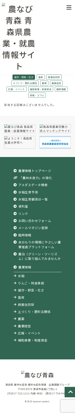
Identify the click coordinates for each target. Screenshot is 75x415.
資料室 (23, 206)
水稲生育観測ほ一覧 (33, 199)
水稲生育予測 (28, 192)
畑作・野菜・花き (23, 77)
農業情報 (24, 267)
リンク (23, 213)
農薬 (44, 83)
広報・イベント (16, 89)
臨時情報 (61, 89)
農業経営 (56, 83)
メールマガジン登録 (33, 228)
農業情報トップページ (34, 170)
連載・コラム (37, 95)
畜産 (40, 77)
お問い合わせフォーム (34, 220)
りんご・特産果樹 (31, 283)
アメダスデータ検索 (33, 185)
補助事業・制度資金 (40, 89)
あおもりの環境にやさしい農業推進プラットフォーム (39, 244)
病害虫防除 (54, 77)
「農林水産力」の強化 (35, 178)
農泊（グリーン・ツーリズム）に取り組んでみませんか (39, 256)
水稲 (21, 276)
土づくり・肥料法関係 (25, 83)
